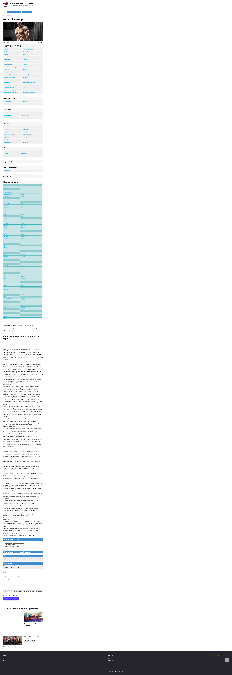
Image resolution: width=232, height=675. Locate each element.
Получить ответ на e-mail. (11, 595)
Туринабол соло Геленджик (12, 546)
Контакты (65, 4)
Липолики (29, 11)
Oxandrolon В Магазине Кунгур (12, 548)
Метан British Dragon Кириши (11, 632)
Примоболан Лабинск (9, 646)
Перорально (15, 11)
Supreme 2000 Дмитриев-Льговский (14, 543)
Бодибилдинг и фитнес (22, 3)
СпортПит (9, 11)
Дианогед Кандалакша (10, 544)
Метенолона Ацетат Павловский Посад (30, 641)
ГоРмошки (24, 11)
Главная (4, 15)
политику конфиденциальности (18, 592)
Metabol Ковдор (10, 15)
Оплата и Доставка (7, 658)
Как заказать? (6, 657)
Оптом (4, 662)
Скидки (4, 660)
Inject (20, 11)
